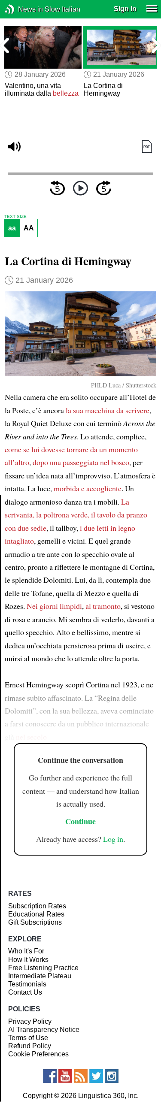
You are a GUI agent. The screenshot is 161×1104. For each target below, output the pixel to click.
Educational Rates (36, 914)
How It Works (28, 959)
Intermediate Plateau (39, 976)
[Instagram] (111, 1076)
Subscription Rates (37, 906)
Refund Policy (29, 1046)
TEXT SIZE (15, 217)
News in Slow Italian (22, 9)
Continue (80, 821)
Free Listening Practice (43, 967)
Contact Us (25, 992)
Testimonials (27, 984)
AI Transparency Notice (43, 1029)
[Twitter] (96, 1076)
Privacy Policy (30, 1021)
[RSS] (81, 1076)
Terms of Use (28, 1037)
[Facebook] (50, 1076)
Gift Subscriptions (35, 922)
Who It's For (26, 951)
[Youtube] (65, 1076)
